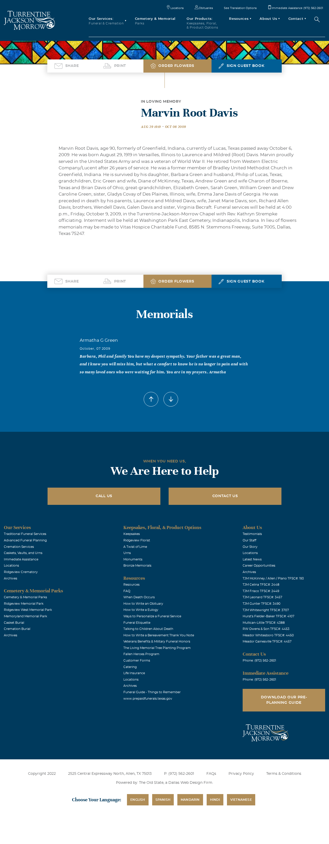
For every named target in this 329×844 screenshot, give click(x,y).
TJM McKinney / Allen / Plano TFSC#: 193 (273, 578)
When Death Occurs (139, 597)
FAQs (211, 774)
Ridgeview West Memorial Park (28, 609)
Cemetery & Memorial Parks (25, 597)
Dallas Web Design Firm (190, 783)
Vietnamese (241, 799)
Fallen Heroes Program (141, 654)
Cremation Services (19, 546)
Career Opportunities (259, 565)
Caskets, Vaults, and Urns (23, 553)
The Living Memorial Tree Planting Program (157, 647)
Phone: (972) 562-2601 (259, 660)
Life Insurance (134, 673)
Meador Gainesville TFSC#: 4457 (267, 641)
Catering (130, 667)
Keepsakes (131, 533)
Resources (131, 584)
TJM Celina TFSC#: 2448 (261, 584)
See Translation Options (240, 8)
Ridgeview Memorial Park (23, 603)
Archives (10, 578)
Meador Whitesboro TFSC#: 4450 (268, 635)
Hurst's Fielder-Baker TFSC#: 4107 (268, 616)
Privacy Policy (241, 774)
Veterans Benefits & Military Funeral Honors (156, 641)
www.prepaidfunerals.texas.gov (147, 698)
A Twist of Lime (135, 546)
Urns (127, 553)
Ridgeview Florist (136, 540)
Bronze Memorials (137, 565)
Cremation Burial (17, 628)
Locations (177, 8)
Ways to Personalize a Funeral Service (152, 616)
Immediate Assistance (21, 559)
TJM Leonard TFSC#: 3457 (262, 597)
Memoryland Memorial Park (25, 616)
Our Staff (249, 540)
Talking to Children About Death (148, 628)
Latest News (252, 559)
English (137, 799)
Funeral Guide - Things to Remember (152, 692)
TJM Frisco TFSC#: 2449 (261, 591)
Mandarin (190, 799)
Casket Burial (14, 622)
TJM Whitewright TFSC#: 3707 (266, 610)
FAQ (126, 591)
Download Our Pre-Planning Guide (284, 700)
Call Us (104, 496)
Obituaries (206, 8)
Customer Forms (136, 660)
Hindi (215, 799)
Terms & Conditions (283, 774)
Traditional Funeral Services (25, 533)
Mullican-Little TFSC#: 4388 (264, 622)
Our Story (250, 546)
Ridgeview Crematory (21, 572)
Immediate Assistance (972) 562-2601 (297, 8)
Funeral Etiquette (136, 622)
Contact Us (225, 496)
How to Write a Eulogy (140, 609)
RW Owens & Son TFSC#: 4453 (266, 628)
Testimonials (252, 533)
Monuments (132, 559)
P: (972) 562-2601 (179, 774)
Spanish (163, 799)
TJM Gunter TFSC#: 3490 (261, 603)
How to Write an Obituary (143, 603)
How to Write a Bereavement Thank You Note (158, 635)
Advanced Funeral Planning (25, 540)
